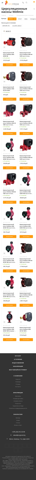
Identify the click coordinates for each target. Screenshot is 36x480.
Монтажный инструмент (18, 370)
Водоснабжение (18, 363)
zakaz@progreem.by (19, 435)
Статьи (18, 422)
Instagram (16, 446)
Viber (16, 450)
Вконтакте (7, 446)
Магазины (18, 396)
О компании (18, 376)
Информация (18, 392)
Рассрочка (18, 403)
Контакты (18, 386)
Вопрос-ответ (18, 425)
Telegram (20, 446)
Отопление (18, 359)
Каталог (18, 356)
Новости (18, 379)
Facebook (11, 446)
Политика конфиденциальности (18, 408)
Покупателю (18, 414)
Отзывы (18, 384)
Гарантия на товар (18, 406)
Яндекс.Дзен (20, 450)
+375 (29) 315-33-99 (18, 432)
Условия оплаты (18, 401)
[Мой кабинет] (29, 3)
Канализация (18, 366)
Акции (18, 420)
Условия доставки (18, 398)
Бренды (18, 418)
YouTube (25, 446)
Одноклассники (29, 446)
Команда (18, 382)
